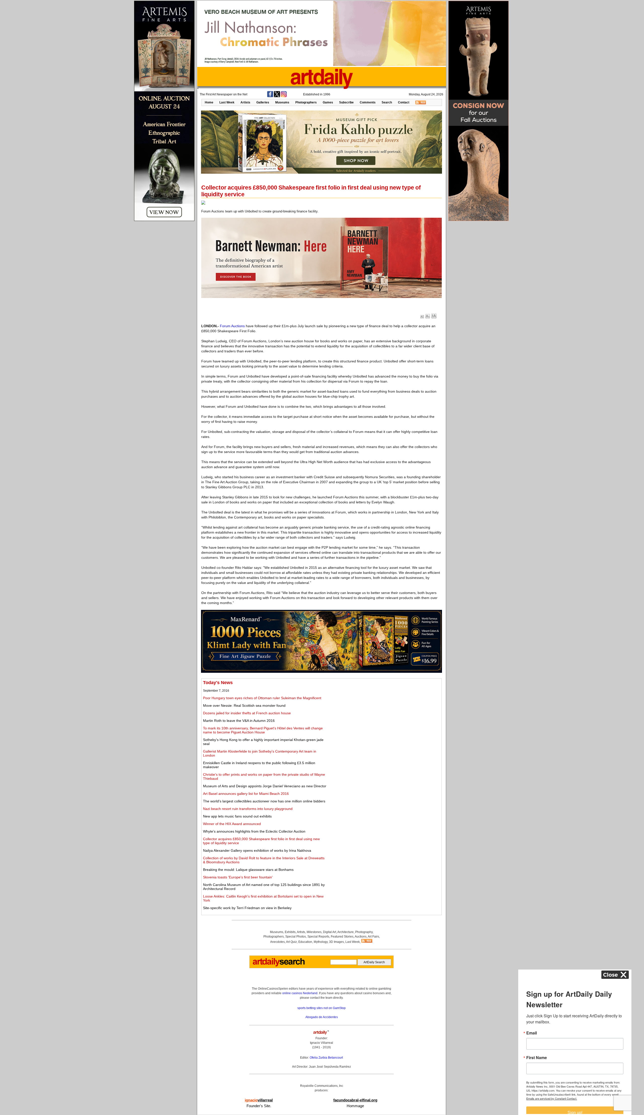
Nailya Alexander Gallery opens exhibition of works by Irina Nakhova (257, 850)
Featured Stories (342, 936)
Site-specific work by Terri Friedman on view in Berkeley (247, 908)
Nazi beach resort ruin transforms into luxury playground (248, 809)
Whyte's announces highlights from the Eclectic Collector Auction (254, 831)
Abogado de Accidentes (321, 1017)
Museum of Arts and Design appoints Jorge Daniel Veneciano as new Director (264, 786)
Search (387, 102)
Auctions (361, 936)
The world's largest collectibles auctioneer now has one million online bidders (264, 801)
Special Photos (295, 936)
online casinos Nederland (299, 993)
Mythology (321, 942)
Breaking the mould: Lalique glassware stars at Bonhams (248, 870)
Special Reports (318, 936)
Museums (282, 102)
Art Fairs (373, 936)
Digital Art (329, 932)
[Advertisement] (384, 715)
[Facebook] (270, 96)
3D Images (336, 942)
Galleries (262, 102)
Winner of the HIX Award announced (232, 824)
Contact (403, 102)
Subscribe (346, 102)
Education (305, 942)
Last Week (226, 102)
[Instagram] (284, 96)
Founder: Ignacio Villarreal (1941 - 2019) (321, 1042)
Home (209, 102)
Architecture (345, 932)
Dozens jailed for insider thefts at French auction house (247, 713)
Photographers (306, 102)
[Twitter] (277, 96)
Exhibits (290, 932)
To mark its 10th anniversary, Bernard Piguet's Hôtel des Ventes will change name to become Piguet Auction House (263, 730)
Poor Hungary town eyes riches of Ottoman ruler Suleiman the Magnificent (262, 698)
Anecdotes (277, 942)
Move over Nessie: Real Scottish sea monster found (244, 705)
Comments (368, 102)
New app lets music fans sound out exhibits (237, 816)
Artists (245, 102)
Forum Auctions (232, 326)
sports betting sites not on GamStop (321, 1008)
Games (328, 102)
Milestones (314, 932)
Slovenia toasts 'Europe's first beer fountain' (238, 877)
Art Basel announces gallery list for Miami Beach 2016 (246, 794)
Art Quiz (291, 942)
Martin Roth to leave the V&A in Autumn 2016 (239, 721)
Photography (364, 932)
